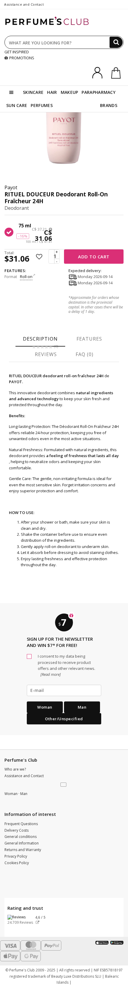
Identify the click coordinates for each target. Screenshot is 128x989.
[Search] (116, 42)
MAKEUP (69, 92)
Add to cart (94, 257)
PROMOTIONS (21, 57)
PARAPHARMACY (98, 92)
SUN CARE (16, 105)
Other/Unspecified (64, 718)
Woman (44, 707)
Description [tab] (40, 339)
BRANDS (108, 105)
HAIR (52, 92)
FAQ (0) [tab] (84, 354)
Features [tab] (89, 339)
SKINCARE (33, 92)
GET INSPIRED (16, 52)
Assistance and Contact (24, 4)
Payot (10, 187)
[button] (64, 784)
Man (82, 707)
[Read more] (50, 674)
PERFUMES (41, 105)
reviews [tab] (46, 354)
